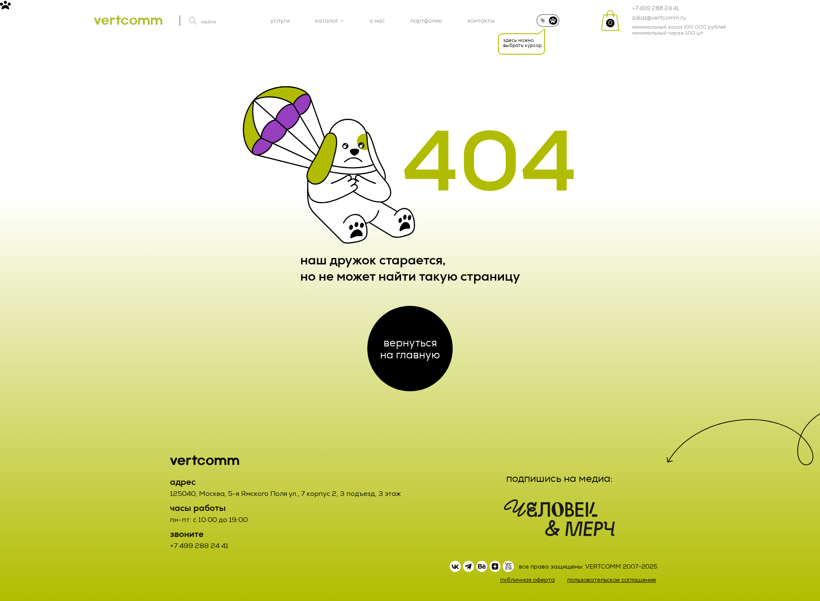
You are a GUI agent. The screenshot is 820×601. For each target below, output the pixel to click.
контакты (481, 20)
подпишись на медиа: (559, 478)
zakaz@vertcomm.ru (659, 18)
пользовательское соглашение (611, 579)
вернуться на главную (410, 348)
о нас (377, 20)
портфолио (426, 20)
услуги (280, 20)
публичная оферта (527, 579)
